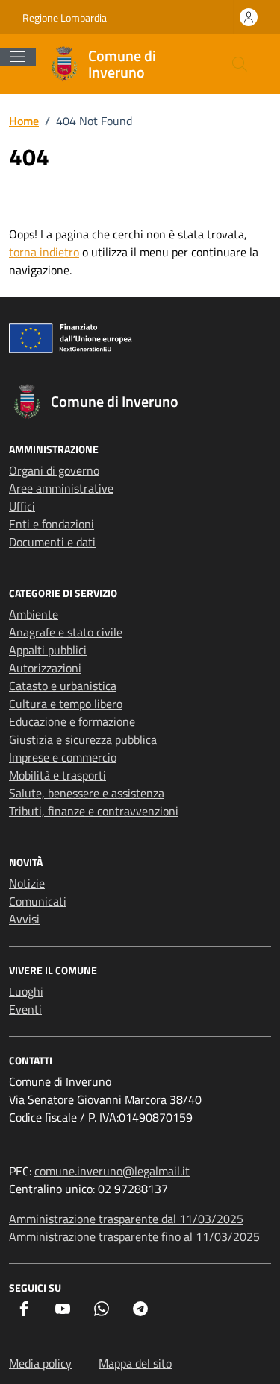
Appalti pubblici (48, 650)
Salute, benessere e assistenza (86, 793)
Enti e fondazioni (51, 524)
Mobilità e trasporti (57, 775)
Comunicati (37, 901)
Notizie (27, 883)
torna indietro (44, 252)
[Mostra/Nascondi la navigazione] (18, 57)
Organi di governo (54, 470)
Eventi (25, 1009)
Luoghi (26, 991)
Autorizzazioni (45, 668)
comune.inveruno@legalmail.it (112, 1171)
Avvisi (24, 919)
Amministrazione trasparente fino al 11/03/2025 (134, 1236)
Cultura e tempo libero (65, 703)
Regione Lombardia (64, 17)
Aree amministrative (61, 488)
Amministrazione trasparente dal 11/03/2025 (126, 1218)
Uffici (22, 506)
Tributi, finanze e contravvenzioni (93, 811)
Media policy (40, 1363)
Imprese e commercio (62, 757)
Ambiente (33, 614)
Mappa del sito (135, 1363)
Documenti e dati (52, 542)
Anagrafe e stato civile (65, 632)
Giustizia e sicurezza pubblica (83, 739)
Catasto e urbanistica (62, 686)
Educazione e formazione (72, 721)
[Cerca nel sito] (240, 64)
